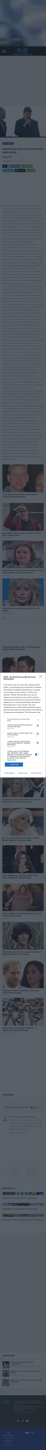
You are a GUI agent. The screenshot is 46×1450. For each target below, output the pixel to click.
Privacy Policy (36, 773)
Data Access (23, 773)
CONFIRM (14, 764)
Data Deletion (10, 773)
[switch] (37, 725)
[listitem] (23, 720)
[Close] (41, 677)
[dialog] (23, 725)
